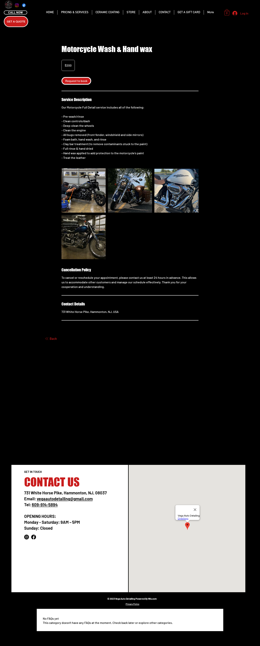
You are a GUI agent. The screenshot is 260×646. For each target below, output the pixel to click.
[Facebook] (24, 5)
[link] (76, 81)
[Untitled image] (83, 190)
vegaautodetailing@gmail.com (65, 498)
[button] (227, 12)
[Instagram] (16, 5)
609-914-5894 (45, 504)
